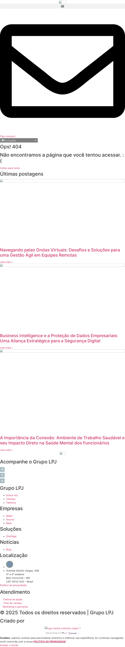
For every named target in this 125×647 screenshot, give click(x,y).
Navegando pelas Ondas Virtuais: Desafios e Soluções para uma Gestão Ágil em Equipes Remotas (60, 252)
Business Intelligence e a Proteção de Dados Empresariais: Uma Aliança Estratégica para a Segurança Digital (59, 338)
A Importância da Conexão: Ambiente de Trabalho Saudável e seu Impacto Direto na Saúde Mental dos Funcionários (62, 440)
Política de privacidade (13, 585)
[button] (62, 6)
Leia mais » (6, 261)
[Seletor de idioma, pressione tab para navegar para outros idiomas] (19, 140)
